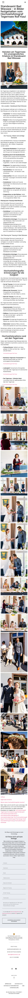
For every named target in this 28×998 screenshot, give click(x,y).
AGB (16, 913)
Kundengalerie (14, 987)
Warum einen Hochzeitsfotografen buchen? (13, 802)
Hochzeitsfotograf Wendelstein (9, 815)
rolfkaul (3, 797)
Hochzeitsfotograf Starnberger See (15, 819)
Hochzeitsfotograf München (8, 813)
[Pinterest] (16, 968)
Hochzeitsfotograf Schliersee (15, 812)
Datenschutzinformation (11, 985)
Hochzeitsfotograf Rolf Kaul (10, 384)
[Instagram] (12, 968)
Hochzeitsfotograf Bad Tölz (8, 817)
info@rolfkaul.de (14, 954)
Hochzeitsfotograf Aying (7, 820)
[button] (25, 2)
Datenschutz (19, 983)
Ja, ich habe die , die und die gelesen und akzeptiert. (12, 913)
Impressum (8, 983)
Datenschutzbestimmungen (15, 911)
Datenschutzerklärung (6, 913)
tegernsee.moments (6, 799)
